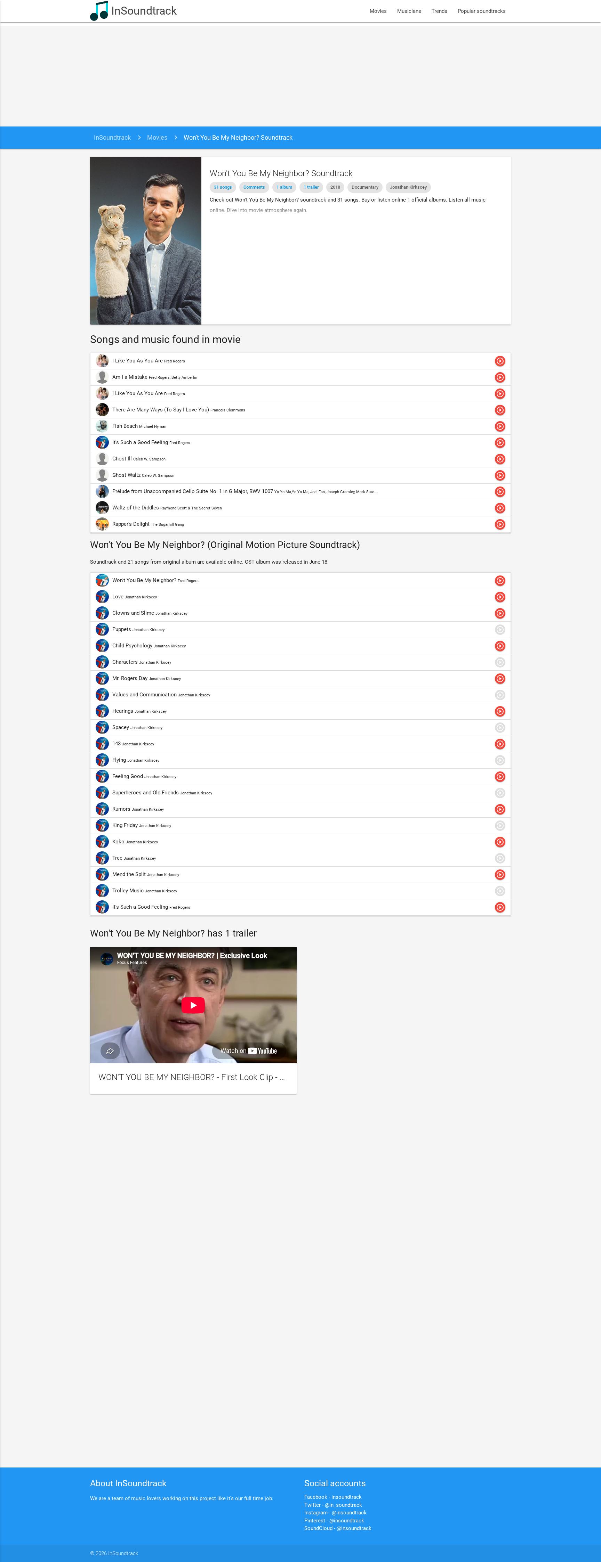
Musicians (409, 11)
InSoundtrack (144, 11)
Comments (254, 187)
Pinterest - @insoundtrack (334, 1521)
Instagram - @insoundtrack (335, 1513)
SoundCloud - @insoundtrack (337, 1528)
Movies (378, 11)
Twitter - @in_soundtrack (333, 1505)
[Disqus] (300, 1193)
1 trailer (311, 187)
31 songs (223, 187)
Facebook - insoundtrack (333, 1497)
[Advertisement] (300, 74)
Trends (439, 11)
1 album (284, 187)
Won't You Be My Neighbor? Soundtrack (238, 137)
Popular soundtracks (482, 11)
